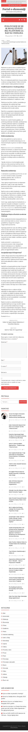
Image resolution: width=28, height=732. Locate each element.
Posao (4, 653)
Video (4, 671)
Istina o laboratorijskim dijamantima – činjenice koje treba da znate (17, 445)
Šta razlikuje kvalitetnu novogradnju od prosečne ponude (16, 588)
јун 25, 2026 (19, 593)
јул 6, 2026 (19, 548)
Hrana (4, 631)
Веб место (4, 372)
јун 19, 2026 (18, 600)
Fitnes (4, 625)
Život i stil (5, 680)
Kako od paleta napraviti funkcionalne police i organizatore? (16, 482)
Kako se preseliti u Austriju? (15, 693)
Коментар (4, 342)
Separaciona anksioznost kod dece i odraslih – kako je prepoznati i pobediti (17, 560)
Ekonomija (6, 622)
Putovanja (5, 659)
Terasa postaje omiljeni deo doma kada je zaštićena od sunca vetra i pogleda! (16, 579)
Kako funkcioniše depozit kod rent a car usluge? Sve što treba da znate (17, 426)
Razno (8, 316)
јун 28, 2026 (19, 574)
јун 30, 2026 (20, 565)
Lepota (5, 643)
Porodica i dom (7, 650)
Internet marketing (8, 634)
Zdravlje (5, 677)
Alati (4, 613)
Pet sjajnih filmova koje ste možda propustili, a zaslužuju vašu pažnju (17, 473)
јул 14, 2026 (18, 524)
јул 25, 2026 (19, 460)
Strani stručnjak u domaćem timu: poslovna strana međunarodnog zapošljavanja (17, 415)
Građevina (5, 628)
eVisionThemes (14, 727)
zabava (5, 674)
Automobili (6, 616)
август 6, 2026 (19, 431)
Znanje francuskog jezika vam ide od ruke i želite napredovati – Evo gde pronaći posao (13, 708)
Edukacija (5, 619)
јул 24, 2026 (20, 468)
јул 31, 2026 (19, 440)
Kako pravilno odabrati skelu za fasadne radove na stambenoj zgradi (18, 543)
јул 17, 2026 (18, 494)
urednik (20, 36)
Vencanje (5, 668)
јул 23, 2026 (19, 477)
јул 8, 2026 (19, 538)
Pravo (4, 656)
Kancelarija (6, 640)
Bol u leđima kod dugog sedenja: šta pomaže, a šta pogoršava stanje (16, 509)
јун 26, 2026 (19, 583)
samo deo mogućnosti (7, 207)
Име (2, 360)
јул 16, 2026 (18, 504)
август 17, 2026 (20, 419)
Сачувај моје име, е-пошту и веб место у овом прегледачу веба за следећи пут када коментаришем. (13, 382)
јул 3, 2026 (18, 555)
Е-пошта (4, 366)
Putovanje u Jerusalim (9, 662)
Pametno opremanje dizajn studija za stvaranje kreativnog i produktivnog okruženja (17, 436)
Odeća (5, 647)
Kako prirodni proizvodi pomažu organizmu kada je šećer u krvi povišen (17, 499)
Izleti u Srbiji (6, 637)
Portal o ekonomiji (14, 9)
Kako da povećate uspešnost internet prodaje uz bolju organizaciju (17, 570)
